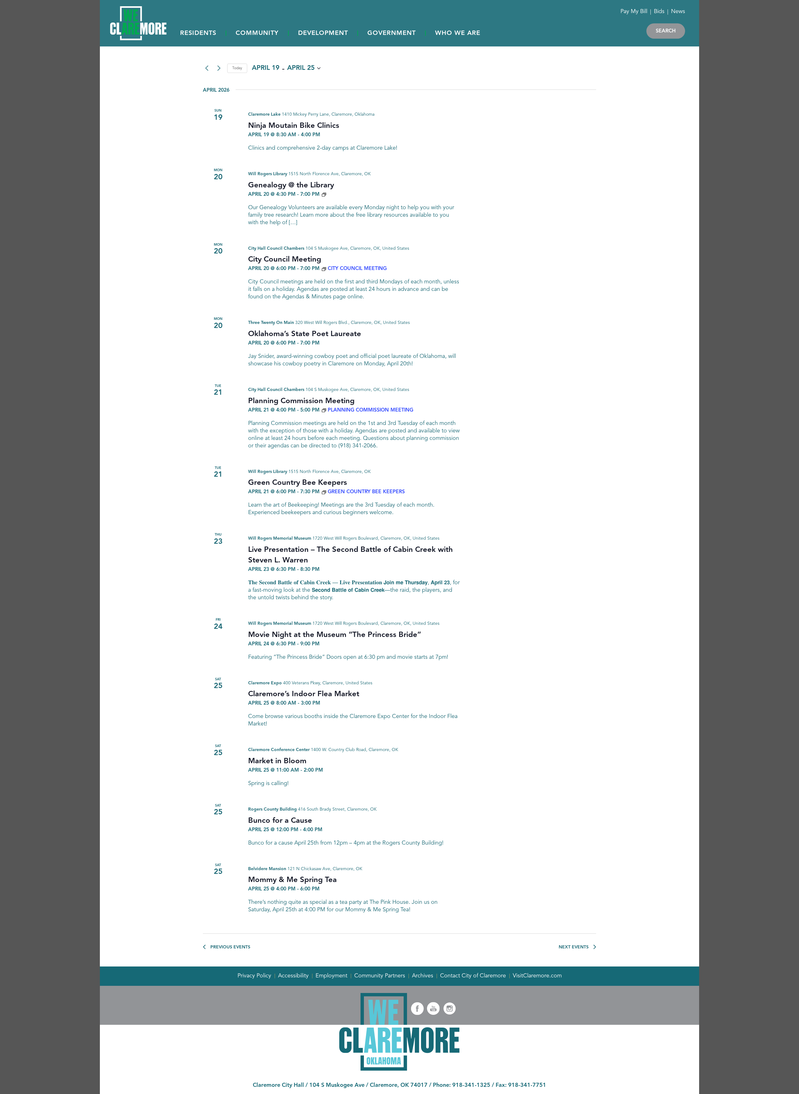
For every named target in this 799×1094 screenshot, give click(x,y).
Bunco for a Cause (280, 821)
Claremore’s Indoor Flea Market (303, 694)
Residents (198, 33)
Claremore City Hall (278, 1085)
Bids (659, 11)
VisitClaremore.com (537, 976)
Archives (422, 976)
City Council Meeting (284, 259)
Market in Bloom (277, 761)
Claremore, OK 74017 (399, 1085)
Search (666, 31)
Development (323, 33)
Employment (331, 976)
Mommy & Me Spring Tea (292, 880)
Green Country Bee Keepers (297, 483)
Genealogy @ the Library (291, 185)
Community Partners (379, 976)
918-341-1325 (471, 1085)
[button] (198, 33)
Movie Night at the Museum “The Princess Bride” (334, 635)
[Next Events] (219, 68)
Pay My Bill (633, 11)
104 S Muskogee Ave (337, 1085)
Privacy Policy (254, 976)
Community (257, 33)
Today (237, 68)
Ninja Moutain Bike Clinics (293, 126)
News (678, 11)
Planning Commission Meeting (301, 401)
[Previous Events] (206, 68)
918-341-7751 (527, 1085)
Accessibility (293, 976)
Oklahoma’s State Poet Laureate (304, 334)
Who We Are (457, 33)
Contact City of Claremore (473, 976)
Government (391, 33)
